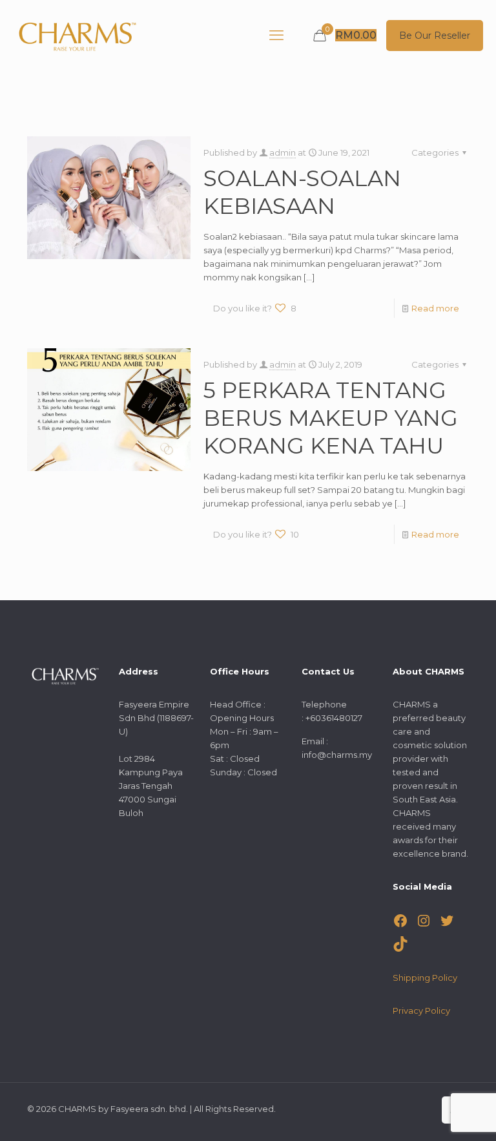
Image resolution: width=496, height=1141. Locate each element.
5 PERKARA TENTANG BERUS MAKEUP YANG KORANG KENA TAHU (330, 418)
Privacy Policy (421, 1010)
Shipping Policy (425, 977)
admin (282, 152)
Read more (435, 308)
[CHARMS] (77, 35)
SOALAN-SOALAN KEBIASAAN (302, 192)
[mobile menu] (276, 36)
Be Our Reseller (434, 35)
